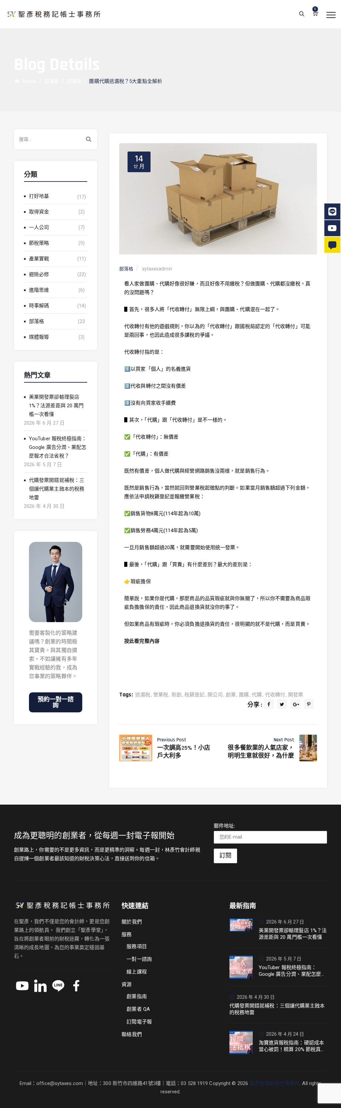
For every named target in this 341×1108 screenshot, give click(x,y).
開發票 (295, 695)
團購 (244, 695)
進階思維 (39, 290)
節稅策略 (39, 243)
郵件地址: (224, 826)
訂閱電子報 (139, 1022)
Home (28, 81)
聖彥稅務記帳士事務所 (274, 1083)
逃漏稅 (142, 695)
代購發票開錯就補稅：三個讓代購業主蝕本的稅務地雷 (56, 489)
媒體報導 (39, 337)
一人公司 (39, 227)
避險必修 (39, 274)
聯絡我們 (132, 1034)
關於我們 (132, 922)
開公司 (214, 695)
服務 (127, 934)
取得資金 (39, 212)
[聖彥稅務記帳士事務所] (53, 14)
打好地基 (39, 196)
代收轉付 (275, 695)
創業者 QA (138, 1009)
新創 (176, 695)
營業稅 (160, 695)
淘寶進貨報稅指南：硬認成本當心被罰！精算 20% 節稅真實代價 (292, 1046)
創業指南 (137, 996)
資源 (127, 984)
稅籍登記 (194, 695)
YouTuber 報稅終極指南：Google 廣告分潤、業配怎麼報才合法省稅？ (58, 447)
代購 (257, 695)
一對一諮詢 (139, 959)
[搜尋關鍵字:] (55, 139)
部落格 (36, 321)
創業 (231, 695)
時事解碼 (39, 306)
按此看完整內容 (142, 641)
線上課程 (137, 972)
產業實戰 (39, 259)
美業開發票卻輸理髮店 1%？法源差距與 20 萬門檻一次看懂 (56, 405)
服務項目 (137, 946)
